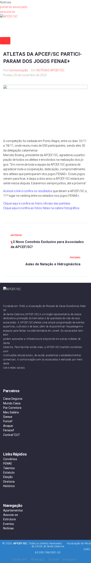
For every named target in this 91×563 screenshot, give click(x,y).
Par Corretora (12, 407)
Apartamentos (13, 510)
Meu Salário (11, 412)
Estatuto (9, 472)
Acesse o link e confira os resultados (27, 191)
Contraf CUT (11, 435)
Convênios (10, 459)
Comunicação (18, 70)
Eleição (8, 477)
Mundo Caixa (12, 403)
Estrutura (9, 519)
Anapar (8, 426)
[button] (13, 7)
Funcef (7, 421)
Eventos (8, 524)
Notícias (8, 528)
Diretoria (9, 481)
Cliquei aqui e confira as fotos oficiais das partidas (36, 203)
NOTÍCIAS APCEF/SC (50, 70)
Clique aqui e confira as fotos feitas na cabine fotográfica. (41, 208)
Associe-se (10, 515)
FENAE (7, 463)
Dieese (7, 416)
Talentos (9, 468)
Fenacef (8, 430)
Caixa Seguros (12, 398)
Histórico (9, 486)
